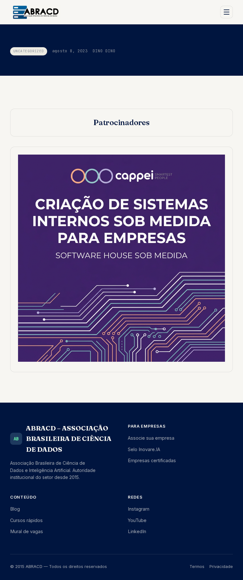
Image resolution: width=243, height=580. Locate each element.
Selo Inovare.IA (144, 449)
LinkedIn (137, 531)
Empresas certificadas (152, 460)
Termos (197, 566)
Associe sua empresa (151, 438)
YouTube (137, 520)
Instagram (138, 509)
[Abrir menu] (226, 12)
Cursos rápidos (26, 520)
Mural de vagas (26, 531)
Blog (15, 509)
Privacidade (221, 566)
